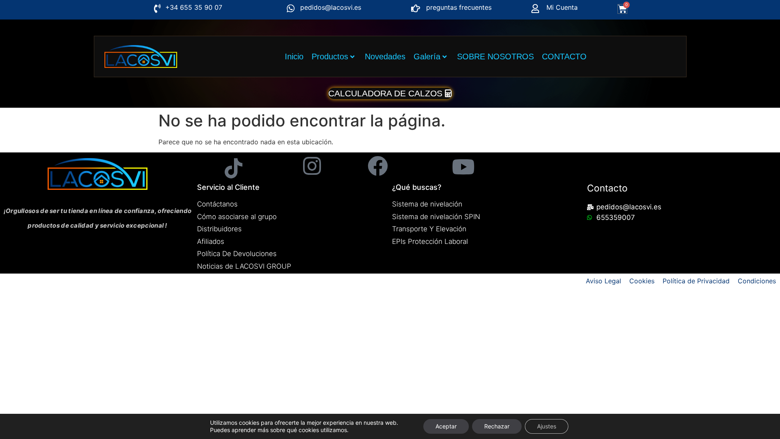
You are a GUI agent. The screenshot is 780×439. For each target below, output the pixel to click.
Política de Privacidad (696, 281)
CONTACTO (564, 56)
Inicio (294, 56)
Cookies (641, 281)
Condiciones (757, 281)
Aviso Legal (603, 281)
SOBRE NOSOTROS (495, 56)
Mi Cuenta (562, 7)
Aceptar (446, 426)
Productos (330, 56)
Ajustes (546, 426)
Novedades (385, 56)
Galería (427, 56)
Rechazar (496, 426)
